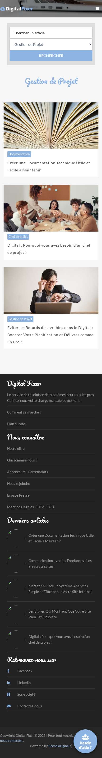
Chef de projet (18, 237)
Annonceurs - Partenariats (27, 472)
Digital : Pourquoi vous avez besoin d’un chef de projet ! (59, 639)
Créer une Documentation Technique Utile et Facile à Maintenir (61, 538)
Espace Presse (18, 495)
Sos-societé (26, 694)
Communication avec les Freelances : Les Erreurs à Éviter (60, 563)
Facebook (24, 671)
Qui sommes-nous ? (22, 460)
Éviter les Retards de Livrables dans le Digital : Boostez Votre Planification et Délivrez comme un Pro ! (50, 334)
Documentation (19, 154)
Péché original (59, 746)
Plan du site (16, 424)
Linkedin (24, 682)
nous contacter (11, 740)
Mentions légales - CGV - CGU (30, 507)
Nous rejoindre (18, 483)
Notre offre (16, 448)
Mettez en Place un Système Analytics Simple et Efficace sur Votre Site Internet (60, 589)
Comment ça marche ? (24, 412)
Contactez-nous (29, 706)
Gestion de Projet (20, 319)
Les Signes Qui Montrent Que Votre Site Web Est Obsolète (59, 614)
